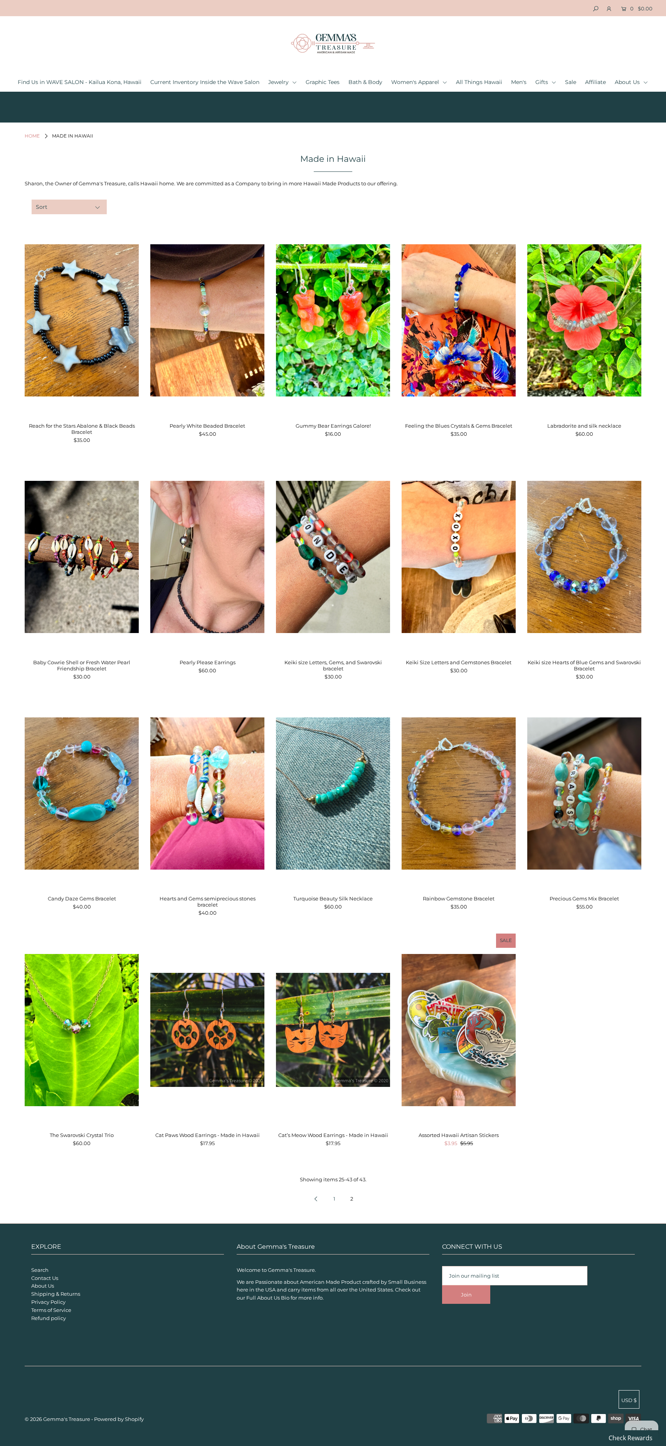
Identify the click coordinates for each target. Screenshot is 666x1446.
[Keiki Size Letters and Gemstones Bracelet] (459, 557)
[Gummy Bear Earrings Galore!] (333, 320)
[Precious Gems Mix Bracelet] (584, 793)
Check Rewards (631, 1438)
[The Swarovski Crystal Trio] (82, 1030)
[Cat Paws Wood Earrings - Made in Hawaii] (207, 1030)
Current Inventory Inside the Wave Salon (204, 82)
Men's (518, 82)
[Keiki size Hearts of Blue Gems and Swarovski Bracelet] (584, 557)
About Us (628, 82)
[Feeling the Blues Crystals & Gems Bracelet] (459, 320)
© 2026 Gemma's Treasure (57, 1419)
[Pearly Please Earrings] (207, 557)
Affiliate (595, 82)
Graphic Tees (323, 82)
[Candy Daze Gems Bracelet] (82, 793)
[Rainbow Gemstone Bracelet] (459, 793)
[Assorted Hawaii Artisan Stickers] (459, 1030)
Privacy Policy (48, 1302)
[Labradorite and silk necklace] (584, 320)
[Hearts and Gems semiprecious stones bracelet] (207, 793)
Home (32, 136)
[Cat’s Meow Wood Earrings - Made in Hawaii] (333, 1030)
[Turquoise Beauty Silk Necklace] (333, 793)
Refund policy (48, 1318)
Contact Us (44, 1278)
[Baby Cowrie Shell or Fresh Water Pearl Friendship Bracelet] (82, 557)
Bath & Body (365, 82)
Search (40, 1270)
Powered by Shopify (119, 1419)
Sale (570, 82)
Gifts (542, 82)
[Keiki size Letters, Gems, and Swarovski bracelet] (333, 557)
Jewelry (279, 82)
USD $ (629, 1400)
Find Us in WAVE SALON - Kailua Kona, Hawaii (79, 82)
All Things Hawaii (479, 82)
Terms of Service (51, 1310)
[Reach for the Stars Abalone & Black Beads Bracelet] (82, 320)
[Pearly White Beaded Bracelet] (207, 320)
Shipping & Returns (55, 1294)
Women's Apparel (416, 82)
